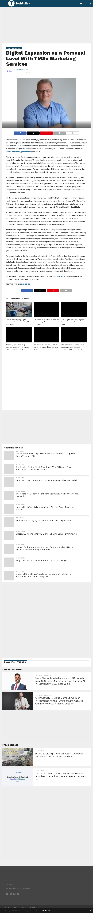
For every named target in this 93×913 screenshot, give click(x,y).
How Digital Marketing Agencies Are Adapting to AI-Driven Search (73, 322)
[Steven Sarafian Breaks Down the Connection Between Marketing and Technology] (74, 335)
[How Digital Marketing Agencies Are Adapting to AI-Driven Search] (74, 309)
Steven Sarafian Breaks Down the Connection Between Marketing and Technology (73, 347)
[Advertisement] (46, 25)
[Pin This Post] (46, 132)
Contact (16, 907)
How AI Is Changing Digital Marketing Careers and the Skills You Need (18, 322)
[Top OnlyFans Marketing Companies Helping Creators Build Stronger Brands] (19, 335)
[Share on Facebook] (20, 132)
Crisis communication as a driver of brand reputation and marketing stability (46, 322)
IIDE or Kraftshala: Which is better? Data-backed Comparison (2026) (46, 347)
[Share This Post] (33, 132)
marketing (25, 284)
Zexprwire (21, 69)
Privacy (25, 907)
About (7, 907)
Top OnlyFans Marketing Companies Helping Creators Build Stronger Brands (17, 347)
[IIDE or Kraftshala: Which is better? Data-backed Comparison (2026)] (46, 335)
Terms (32, 907)
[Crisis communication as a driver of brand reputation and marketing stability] (46, 309)
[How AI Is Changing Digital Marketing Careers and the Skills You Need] (19, 309)
